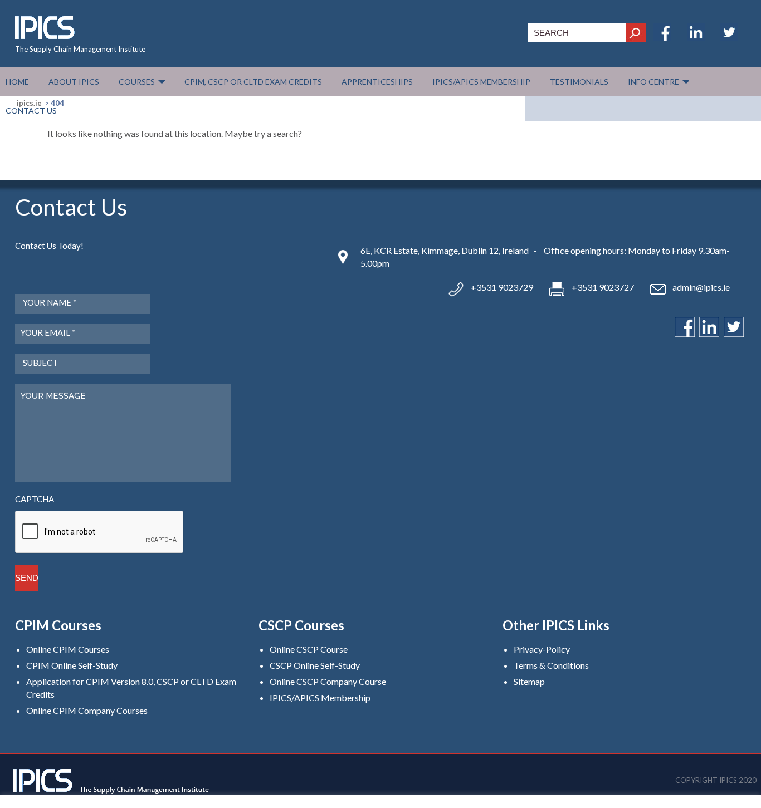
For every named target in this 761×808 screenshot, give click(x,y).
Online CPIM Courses (67, 649)
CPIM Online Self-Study (72, 665)
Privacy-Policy (542, 649)
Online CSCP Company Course (328, 681)
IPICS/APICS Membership (320, 697)
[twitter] (729, 37)
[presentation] (99, 532)
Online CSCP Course (309, 649)
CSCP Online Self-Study (315, 665)
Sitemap (529, 681)
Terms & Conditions (551, 665)
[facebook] (662, 37)
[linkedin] (696, 37)
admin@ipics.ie (701, 287)
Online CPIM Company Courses (87, 710)
